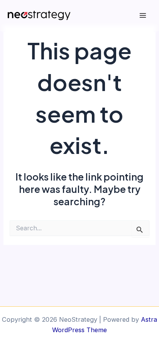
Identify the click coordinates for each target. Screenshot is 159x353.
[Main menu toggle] (142, 15)
